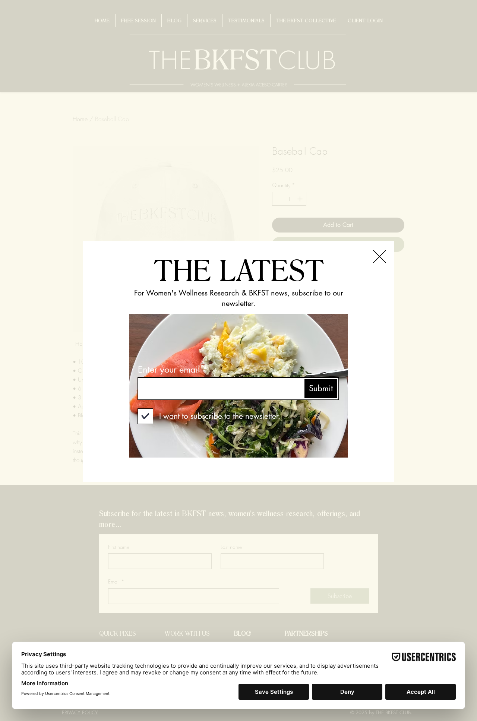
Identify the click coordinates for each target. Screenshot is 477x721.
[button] (379, 256)
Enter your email (169, 369)
